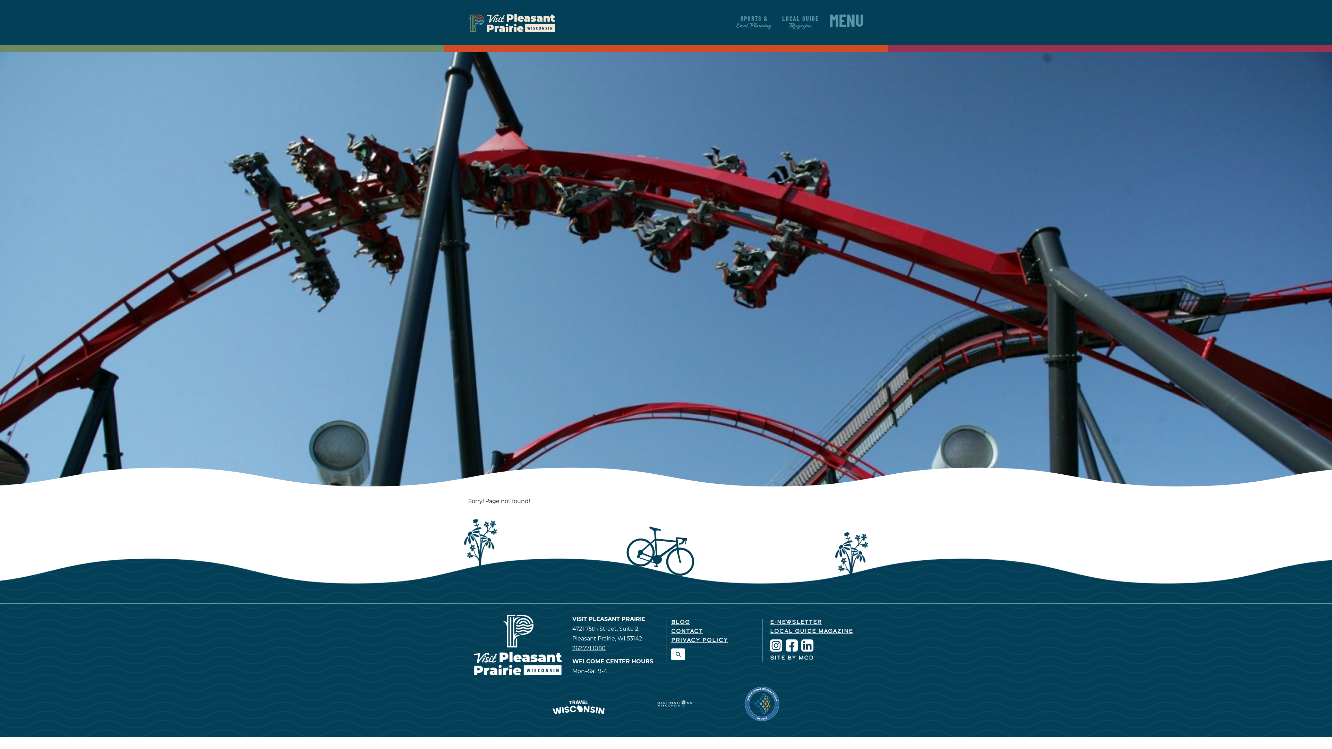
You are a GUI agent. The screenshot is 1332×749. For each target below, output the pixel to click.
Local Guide (800, 22)
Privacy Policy (699, 640)
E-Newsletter (796, 622)
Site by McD (792, 658)
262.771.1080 (589, 648)
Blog (680, 622)
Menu (846, 22)
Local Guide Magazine (811, 631)
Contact (687, 631)
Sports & (754, 22)
